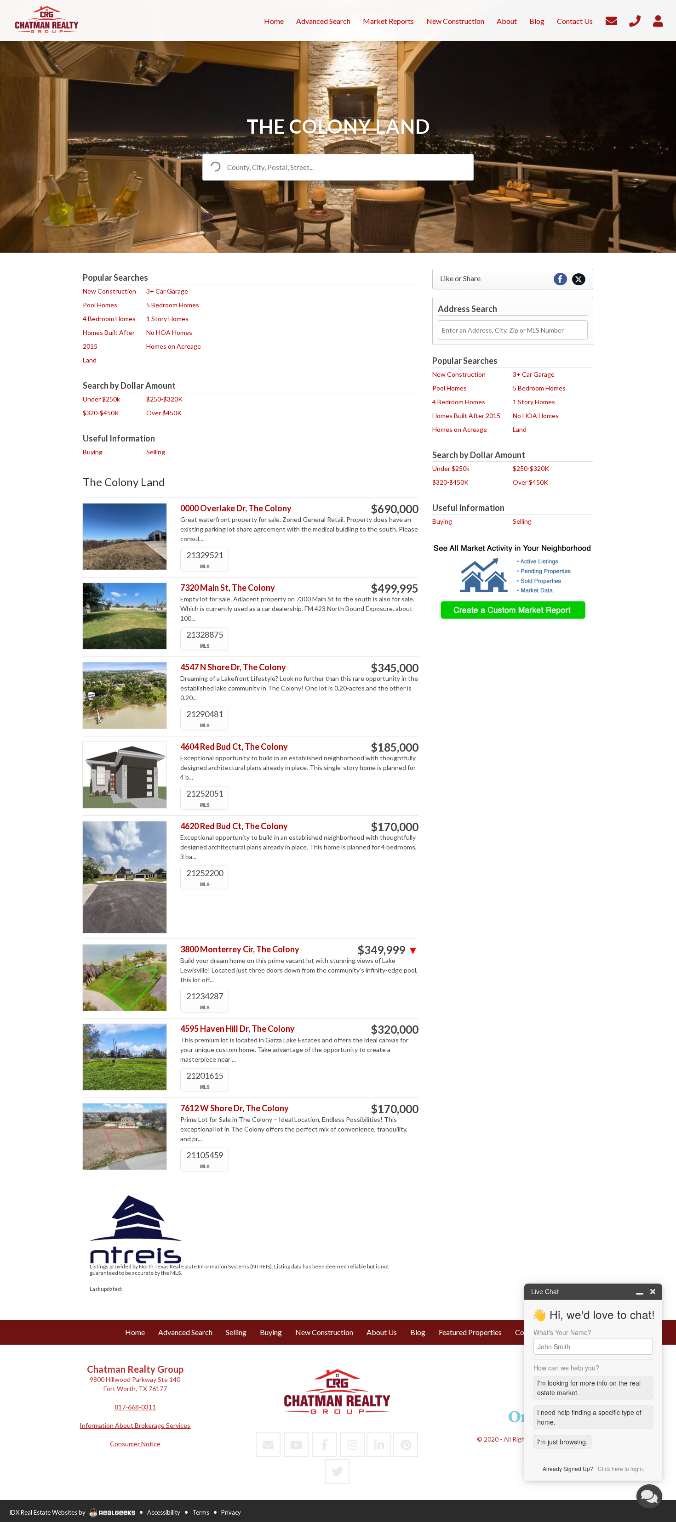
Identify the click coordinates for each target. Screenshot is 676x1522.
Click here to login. (621, 1468)
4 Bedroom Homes (109, 319)
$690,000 (394, 509)
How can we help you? (566, 1367)
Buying (93, 452)
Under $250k (101, 399)
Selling (155, 452)
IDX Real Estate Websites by (48, 1512)
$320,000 (394, 1029)
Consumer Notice (135, 1444)
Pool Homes (100, 305)
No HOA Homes (169, 332)
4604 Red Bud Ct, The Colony (234, 747)
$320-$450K (101, 413)
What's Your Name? (562, 1332)
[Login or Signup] (658, 19)
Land (90, 360)
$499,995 (394, 588)
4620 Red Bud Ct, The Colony (234, 826)
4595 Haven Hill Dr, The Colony (237, 1029)
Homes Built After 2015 (466, 415)
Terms (200, 1512)
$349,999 (387, 950)
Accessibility (163, 1512)
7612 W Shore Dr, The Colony (234, 1108)
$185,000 (394, 747)
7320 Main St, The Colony (227, 588)
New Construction (109, 291)
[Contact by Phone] (635, 19)
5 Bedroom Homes (172, 305)
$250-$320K (164, 399)
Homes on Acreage (173, 346)
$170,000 (394, 826)
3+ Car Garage (167, 291)
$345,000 (394, 667)
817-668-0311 (135, 1407)
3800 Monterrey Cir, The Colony (239, 949)
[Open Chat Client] (649, 1496)
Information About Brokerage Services (135, 1425)
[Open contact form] (611, 19)
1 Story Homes (167, 319)
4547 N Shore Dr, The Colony (233, 667)
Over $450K (164, 413)
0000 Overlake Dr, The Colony (236, 508)
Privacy (231, 1512)
